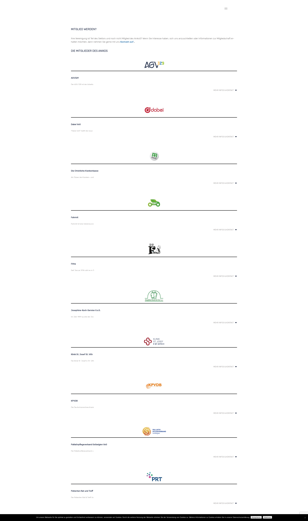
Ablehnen (267, 517)
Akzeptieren (256, 517)
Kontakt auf (127, 42)
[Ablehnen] (305, 517)
